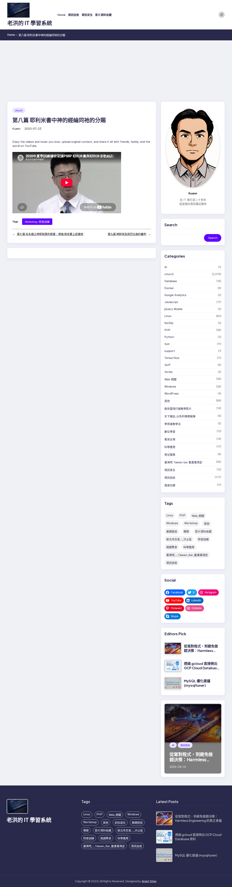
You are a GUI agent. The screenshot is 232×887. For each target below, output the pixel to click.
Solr (167, 344)
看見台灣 (169, 439)
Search (212, 238)
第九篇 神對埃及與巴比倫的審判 (127, 234)
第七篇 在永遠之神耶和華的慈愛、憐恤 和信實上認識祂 (50, 234)
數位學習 (169, 431)
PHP (167, 330)
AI (165, 267)
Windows (170, 386)
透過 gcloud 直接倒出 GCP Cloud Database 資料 (201, 667)
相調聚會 (171, 547)
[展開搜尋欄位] (222, 15)
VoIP (167, 365)
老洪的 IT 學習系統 (29, 22)
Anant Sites (149, 881)
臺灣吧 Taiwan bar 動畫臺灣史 (183, 462)
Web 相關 (170, 379)
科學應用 (169, 447)
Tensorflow (171, 358)
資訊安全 (169, 470)
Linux (167, 316)
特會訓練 (44, 221)
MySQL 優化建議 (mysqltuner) (197, 683)
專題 (186, 531)
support (169, 351)
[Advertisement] (116, 66)
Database (170, 281)
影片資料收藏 (203, 531)
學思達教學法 (172, 424)
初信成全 (120, 822)
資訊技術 (169, 477)
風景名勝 (169, 485)
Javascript (171, 302)
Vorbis (168, 372)
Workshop (31, 221)
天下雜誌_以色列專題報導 (179, 416)
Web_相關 (198, 516)
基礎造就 (171, 531)
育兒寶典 (169, 454)
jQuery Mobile (173, 309)
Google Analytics (175, 295)
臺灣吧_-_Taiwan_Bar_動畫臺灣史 (187, 555)
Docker (169, 288)
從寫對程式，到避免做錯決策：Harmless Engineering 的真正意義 (201, 652)
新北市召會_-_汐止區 (179, 539)
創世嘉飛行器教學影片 (178, 408)
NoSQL (169, 323)
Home (12, 34)
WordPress (171, 393)
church (19, 110)
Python (169, 337)
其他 (167, 401)
